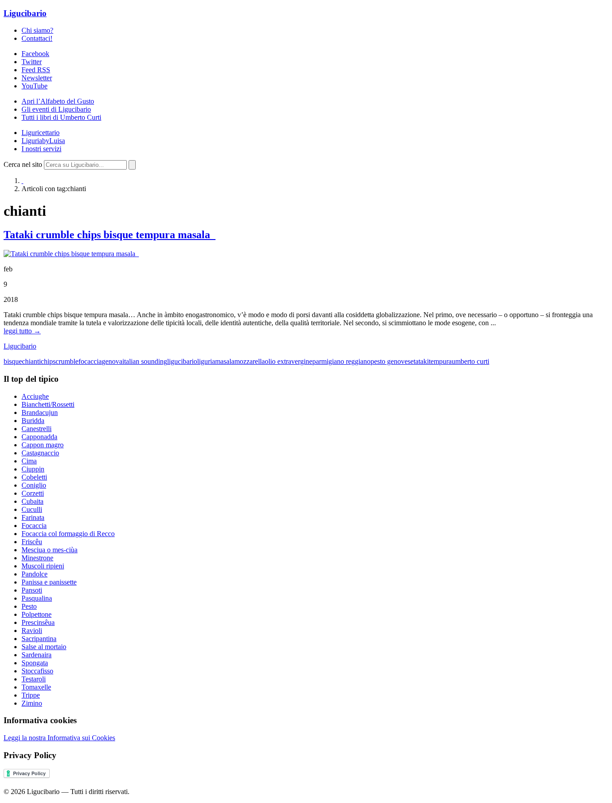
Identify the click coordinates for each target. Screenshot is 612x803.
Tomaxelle (36, 687)
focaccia (90, 361)
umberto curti (470, 361)
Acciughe (35, 396)
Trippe (31, 695)
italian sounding (144, 361)
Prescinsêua (38, 622)
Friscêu (32, 542)
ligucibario (182, 361)
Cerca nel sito (23, 164)
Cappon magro (43, 445)
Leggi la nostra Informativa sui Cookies (59, 738)
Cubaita (32, 501)
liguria (206, 361)
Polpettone (37, 614)
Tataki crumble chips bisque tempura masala (109, 234)
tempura (440, 361)
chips (48, 361)
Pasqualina (37, 598)
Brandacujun (40, 412)
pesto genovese (392, 361)
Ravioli (32, 630)
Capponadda (39, 437)
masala (224, 361)
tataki (421, 361)
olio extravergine (288, 361)
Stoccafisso (37, 671)
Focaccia (34, 525)
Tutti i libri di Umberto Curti (61, 117)
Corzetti (33, 493)
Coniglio (34, 485)
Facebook (35, 53)
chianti (31, 361)
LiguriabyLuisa (43, 140)
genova (112, 361)
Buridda (33, 420)
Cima (29, 461)
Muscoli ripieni (43, 566)
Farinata (33, 517)
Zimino (32, 703)
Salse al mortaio (44, 646)
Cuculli (32, 509)
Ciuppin (33, 469)
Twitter (32, 61)
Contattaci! (37, 38)
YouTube (34, 86)
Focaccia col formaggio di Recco (68, 533)
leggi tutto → (22, 331)
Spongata (35, 663)
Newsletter (37, 78)
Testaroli (34, 679)
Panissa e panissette (49, 582)
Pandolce (34, 574)
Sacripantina (39, 638)
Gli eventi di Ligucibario (56, 109)
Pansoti (32, 590)
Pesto (29, 606)
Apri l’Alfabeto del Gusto (58, 101)
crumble (67, 361)
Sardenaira (37, 655)
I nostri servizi (41, 149)
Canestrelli (37, 428)
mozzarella (249, 361)
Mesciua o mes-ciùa (50, 550)
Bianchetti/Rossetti (48, 404)
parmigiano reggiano (341, 361)
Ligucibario (25, 13)
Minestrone (37, 558)
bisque (13, 361)
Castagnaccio (40, 453)
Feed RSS (36, 70)
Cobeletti (34, 477)
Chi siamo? (37, 30)
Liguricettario (41, 132)
